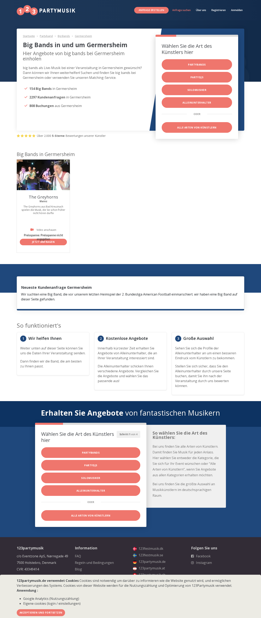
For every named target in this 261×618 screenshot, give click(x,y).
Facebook (203, 556)
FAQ (78, 556)
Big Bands (64, 36)
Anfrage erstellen (151, 10)
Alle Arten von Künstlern (197, 127)
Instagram (203, 562)
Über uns (201, 10)
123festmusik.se (150, 555)
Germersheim (83, 36)
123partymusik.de (152, 561)
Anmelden (237, 10)
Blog (78, 569)
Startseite (29, 36)
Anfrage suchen (181, 10)
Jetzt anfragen (43, 242)
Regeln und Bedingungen (94, 562)
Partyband (46, 36)
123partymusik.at (151, 568)
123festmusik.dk (150, 548)
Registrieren (218, 10)
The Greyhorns (43, 197)
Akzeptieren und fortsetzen (41, 612)
